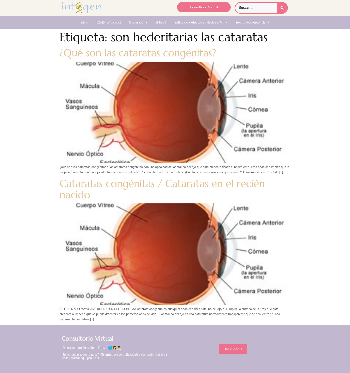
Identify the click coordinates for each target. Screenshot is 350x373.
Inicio (84, 22)
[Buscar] (282, 8)
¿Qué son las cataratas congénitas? (138, 52)
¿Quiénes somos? (108, 22)
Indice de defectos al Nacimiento (198, 22)
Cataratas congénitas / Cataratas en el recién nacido (162, 189)
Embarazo (136, 22)
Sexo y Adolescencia (251, 22)
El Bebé (161, 22)
